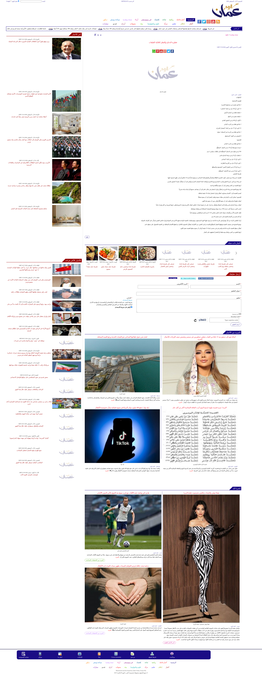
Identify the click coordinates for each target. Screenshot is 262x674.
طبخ (227, 35)
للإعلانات (79, 657)
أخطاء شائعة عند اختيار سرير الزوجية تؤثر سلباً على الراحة (29, 117)
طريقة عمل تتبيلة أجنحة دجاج (89, 266)
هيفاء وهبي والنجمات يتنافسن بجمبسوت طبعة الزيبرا (201, 493)
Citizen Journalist (116, 657)
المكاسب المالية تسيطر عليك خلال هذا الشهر (29, 462)
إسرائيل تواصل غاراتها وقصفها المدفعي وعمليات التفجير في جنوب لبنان (216, 28)
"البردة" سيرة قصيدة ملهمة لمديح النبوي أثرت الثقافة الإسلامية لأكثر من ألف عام (200, 407)
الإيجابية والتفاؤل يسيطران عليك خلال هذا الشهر (29, 426)
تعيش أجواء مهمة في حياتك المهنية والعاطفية (29, 414)
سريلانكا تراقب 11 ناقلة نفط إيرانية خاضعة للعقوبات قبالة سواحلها (29, 365)
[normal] (98, 35)
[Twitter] (188, 279)
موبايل (40, 657)
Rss (99, 657)
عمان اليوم (15, 1)
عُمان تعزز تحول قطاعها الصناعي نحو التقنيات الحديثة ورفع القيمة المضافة (122, 337)
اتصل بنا (60, 657)
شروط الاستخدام (127, 300)
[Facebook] (206, 279)
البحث (43, 1)
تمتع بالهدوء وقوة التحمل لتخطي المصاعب (29, 450)
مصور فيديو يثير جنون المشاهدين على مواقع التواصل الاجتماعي (29, 377)
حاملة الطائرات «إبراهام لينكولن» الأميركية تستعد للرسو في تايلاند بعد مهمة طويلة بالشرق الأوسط (53, 28)
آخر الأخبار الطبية (169, 642)
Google (8, 1)
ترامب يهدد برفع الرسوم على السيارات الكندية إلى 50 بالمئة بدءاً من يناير (29, 304)
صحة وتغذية (234, 35)
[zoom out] (101, 35)
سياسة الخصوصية (24, 657)
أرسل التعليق (235, 324)
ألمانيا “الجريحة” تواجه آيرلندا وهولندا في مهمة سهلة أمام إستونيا (29, 438)
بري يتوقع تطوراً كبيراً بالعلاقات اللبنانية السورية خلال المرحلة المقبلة (29, 41)
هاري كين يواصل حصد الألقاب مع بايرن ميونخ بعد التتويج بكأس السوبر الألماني (123, 493)
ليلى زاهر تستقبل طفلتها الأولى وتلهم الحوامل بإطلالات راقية (29, 292)
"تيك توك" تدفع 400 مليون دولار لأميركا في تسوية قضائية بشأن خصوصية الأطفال (122, 407)
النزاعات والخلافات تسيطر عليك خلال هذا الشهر (29, 389)
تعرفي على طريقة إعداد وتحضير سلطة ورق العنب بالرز (225, 266)
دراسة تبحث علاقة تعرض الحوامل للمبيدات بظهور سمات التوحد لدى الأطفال (123, 566)
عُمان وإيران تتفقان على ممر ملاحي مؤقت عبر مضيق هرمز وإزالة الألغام (29, 316)
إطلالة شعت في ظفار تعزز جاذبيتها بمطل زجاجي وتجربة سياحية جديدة (29, 185)
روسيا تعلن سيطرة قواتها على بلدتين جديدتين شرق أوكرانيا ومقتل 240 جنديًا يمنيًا (164, 28)
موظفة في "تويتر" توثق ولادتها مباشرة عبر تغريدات (29, 341)
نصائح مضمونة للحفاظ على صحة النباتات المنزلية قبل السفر (29, 208)
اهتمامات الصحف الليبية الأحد (29, 475)
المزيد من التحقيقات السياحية (95, 560)
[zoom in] (95, 35)
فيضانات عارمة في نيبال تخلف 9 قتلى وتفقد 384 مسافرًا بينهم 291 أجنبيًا (111, 28)
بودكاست (172, 657)
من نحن (133, 657)
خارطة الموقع (152, 657)
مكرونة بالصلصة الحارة (147, 266)
